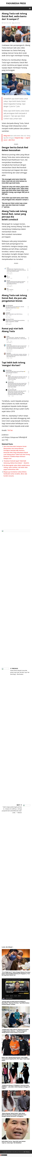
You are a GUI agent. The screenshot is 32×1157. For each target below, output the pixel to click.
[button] (30, 8)
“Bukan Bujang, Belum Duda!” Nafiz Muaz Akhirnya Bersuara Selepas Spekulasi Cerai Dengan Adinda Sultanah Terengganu (14, 1115)
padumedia (17, 23)
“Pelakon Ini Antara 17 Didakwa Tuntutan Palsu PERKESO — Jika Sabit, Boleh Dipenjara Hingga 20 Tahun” (16, 1087)
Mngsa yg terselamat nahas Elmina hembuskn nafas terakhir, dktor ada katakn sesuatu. (15, 474)
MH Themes (27, 1152)
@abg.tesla (7, 135)
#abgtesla (17, 138)
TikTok (10, 430)
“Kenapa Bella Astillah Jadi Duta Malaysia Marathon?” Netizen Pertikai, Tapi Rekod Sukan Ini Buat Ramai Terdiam (15, 1003)
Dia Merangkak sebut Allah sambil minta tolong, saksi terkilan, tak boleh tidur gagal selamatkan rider (17, 467)
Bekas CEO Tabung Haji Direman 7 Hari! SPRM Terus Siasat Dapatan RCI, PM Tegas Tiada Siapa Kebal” (16, 1059)
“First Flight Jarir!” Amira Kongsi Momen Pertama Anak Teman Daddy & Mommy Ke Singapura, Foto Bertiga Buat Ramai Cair (16, 974)
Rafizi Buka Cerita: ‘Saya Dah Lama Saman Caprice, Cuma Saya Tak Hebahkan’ (14, 1142)
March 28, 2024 (7, 23)
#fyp (22, 138)
